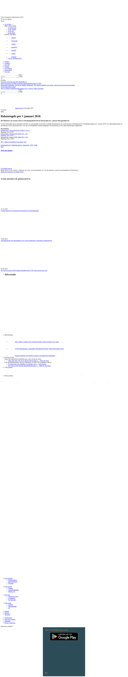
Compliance (11, 598)
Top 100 (6, 65)
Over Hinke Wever (6, 168)
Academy (7, 63)
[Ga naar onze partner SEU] (23, 382)
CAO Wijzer (8, 68)
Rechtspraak (12, 600)
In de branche (8, 578)
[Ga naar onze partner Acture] (23, 374)
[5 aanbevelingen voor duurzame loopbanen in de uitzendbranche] (64, 195)
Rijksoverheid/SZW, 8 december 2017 (15, 142)
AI (9, 608)
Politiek (10, 588)
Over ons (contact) (9, 619)
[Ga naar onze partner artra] (75, 382)
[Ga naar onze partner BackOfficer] (36, 374)
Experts (6, 66)
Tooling (10, 605)
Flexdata (10, 583)
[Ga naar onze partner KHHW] (77, 374)
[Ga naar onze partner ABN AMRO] (101, 382)
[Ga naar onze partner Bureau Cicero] (71, 374)
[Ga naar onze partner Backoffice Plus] (10, 374)
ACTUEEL (7, 24)
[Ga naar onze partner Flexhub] (10, 382)
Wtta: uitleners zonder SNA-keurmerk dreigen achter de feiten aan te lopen (37, 342)
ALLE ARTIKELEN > (15, 58)
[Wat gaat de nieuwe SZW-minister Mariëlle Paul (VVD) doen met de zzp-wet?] (64, 254)
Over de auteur (6, 150)
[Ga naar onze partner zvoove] (87, 374)
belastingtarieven (6, 145)
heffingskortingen (16, 145)
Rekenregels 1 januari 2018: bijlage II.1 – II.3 (14, 134)
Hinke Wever (19, 108)
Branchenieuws (12, 582)
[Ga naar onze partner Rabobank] (88, 382)
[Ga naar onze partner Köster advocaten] (114, 382)
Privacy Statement (9, 623)
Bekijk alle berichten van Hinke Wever (12, 172)
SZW (31, 145)
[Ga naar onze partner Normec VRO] (49, 382)
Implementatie (12, 606)
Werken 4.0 (11, 591)
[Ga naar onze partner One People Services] (48, 374)
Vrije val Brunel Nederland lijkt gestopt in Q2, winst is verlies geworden (22, 88)
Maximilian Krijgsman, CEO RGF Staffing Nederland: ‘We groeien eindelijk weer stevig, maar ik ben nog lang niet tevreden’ (38, 85)
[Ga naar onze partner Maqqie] (62, 382)
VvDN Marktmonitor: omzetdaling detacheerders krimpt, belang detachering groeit (39, 349)
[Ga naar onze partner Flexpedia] (61, 374)
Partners (6, 61)
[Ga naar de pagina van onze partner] (17, 400)
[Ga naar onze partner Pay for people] (10, 389)
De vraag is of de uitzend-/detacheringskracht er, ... (29, 366)
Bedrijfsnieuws (12, 580)
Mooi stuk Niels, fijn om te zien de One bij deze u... (28, 360)
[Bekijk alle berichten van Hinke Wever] (8, 108)
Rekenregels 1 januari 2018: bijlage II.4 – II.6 (14, 137)
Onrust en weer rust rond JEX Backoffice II (14, 82)
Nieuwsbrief (8, 70)
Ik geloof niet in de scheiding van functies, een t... (27, 364)
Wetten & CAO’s (13, 596)
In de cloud (7, 603)
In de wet (7, 595)
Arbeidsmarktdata (13, 590)
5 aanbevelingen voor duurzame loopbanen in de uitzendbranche (20, 210)
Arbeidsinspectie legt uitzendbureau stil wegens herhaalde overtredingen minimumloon (26, 240)
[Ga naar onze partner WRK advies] (23, 389)
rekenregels (26, 145)
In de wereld (8, 586)
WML (36, 145)
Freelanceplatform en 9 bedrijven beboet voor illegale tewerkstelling (35, 355)
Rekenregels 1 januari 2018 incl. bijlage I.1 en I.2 (15, 130)
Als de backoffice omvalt (8, 87)
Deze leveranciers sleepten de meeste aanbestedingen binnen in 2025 (21, 83)
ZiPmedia (7, 621)
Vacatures (7, 614)
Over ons (7, 72)
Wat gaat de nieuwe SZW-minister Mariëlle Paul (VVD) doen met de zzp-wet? (24, 270)
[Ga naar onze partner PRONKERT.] (36, 382)
